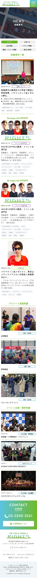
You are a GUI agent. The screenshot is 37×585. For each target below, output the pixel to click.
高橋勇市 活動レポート (7, 107)
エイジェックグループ (25, 554)
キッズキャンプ (9, 554)
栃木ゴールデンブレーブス (18, 557)
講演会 (15, 173)
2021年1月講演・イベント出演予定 (10, 163)
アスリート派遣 (19, 107)
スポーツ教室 (17, 166)
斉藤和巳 (4, 235)
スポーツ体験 (28, 107)
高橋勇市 (17, 110)
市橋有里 (4, 173)
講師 (3, 110)
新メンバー (11, 294)
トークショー (26, 166)
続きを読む (20, 104)
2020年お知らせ (6, 291)
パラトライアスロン (27, 291)
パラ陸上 (4, 294)
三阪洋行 (4, 170)
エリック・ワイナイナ (26, 163)
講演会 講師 (9, 110)
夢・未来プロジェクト (21, 170)
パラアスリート (16, 291)
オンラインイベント (6, 166)
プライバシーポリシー (18, 547)
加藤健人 (11, 170)
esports (23, 226)
